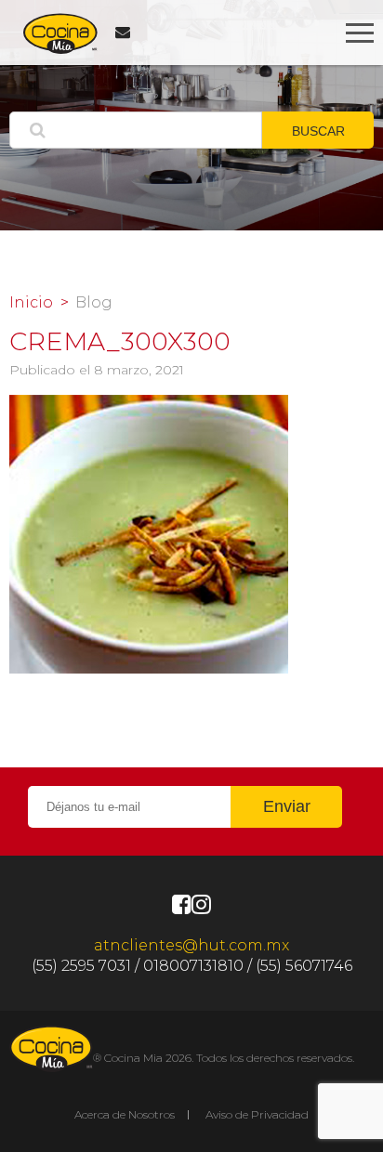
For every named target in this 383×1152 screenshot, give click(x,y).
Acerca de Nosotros (124, 1114)
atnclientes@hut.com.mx (191, 945)
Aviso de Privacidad (257, 1114)
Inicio (31, 302)
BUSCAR (318, 131)
